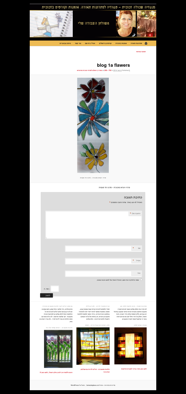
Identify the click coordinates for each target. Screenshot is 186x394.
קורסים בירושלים (105, 43)
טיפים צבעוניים (65, 43)
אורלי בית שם (90, 43)
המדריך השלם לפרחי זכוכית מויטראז (89, 70)
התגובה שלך (135, 213)
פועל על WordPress (78, 385)
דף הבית (146, 43)
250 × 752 (107, 70)
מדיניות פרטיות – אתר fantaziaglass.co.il (101, 385)
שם (136, 248)
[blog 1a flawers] (93, 125)
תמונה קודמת (141, 51)
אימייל (136, 261)
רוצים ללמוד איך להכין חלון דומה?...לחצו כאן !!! (56, 372)
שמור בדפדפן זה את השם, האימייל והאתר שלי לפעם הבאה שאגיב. (118, 280)
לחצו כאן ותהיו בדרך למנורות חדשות (134, 369)
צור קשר (78, 43)
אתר (138, 273)
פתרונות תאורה (136, 43)
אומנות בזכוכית (121, 43)
